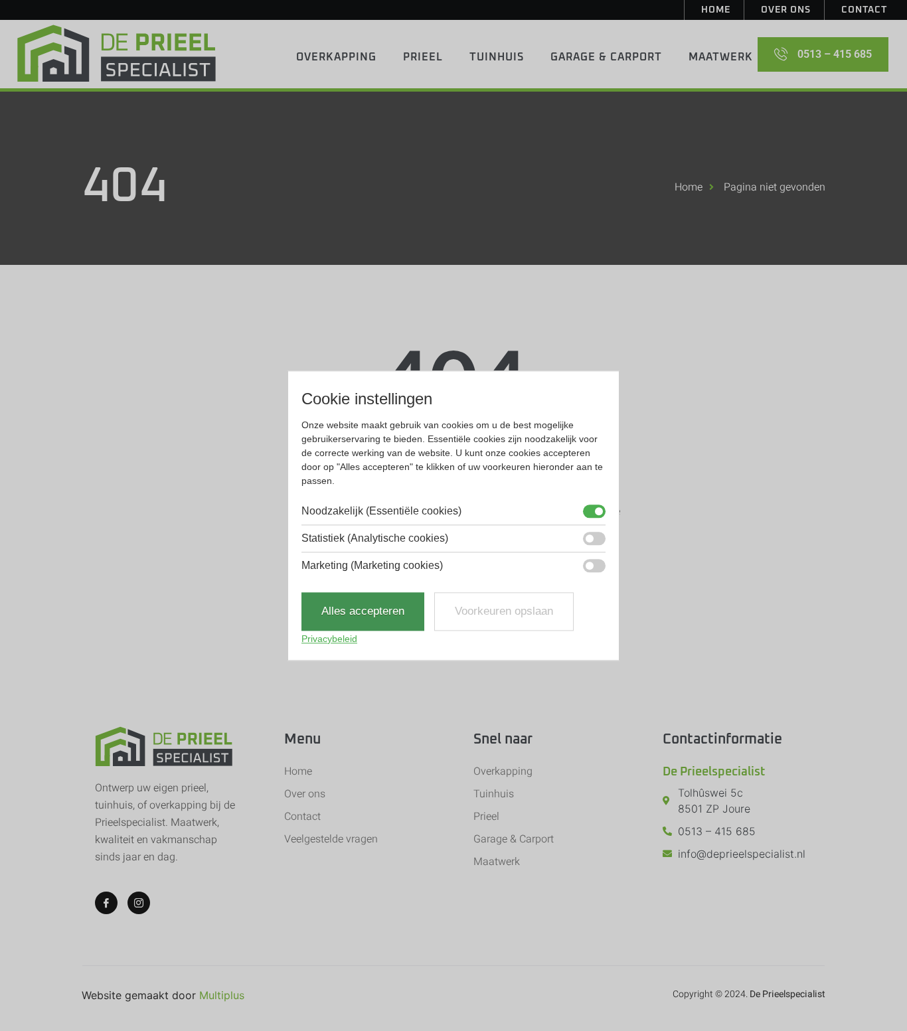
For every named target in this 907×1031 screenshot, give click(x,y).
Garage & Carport (606, 57)
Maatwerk (721, 57)
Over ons (786, 10)
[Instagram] (138, 903)
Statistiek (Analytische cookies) (374, 539)
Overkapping (336, 57)
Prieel (423, 57)
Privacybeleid (329, 638)
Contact (864, 10)
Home (715, 10)
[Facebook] (106, 903)
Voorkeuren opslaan (504, 611)
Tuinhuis (496, 57)
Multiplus (221, 995)
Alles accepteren (362, 611)
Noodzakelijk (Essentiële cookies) (381, 512)
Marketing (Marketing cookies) (372, 566)
